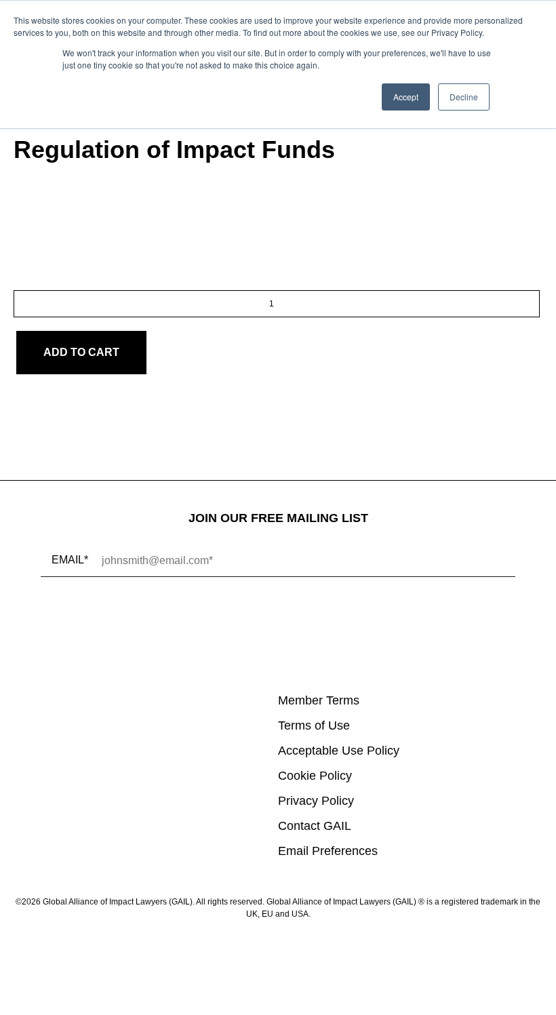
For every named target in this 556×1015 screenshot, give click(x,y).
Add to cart (81, 352)
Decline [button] (464, 96)
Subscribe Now (118, 619)
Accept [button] (405, 96)
